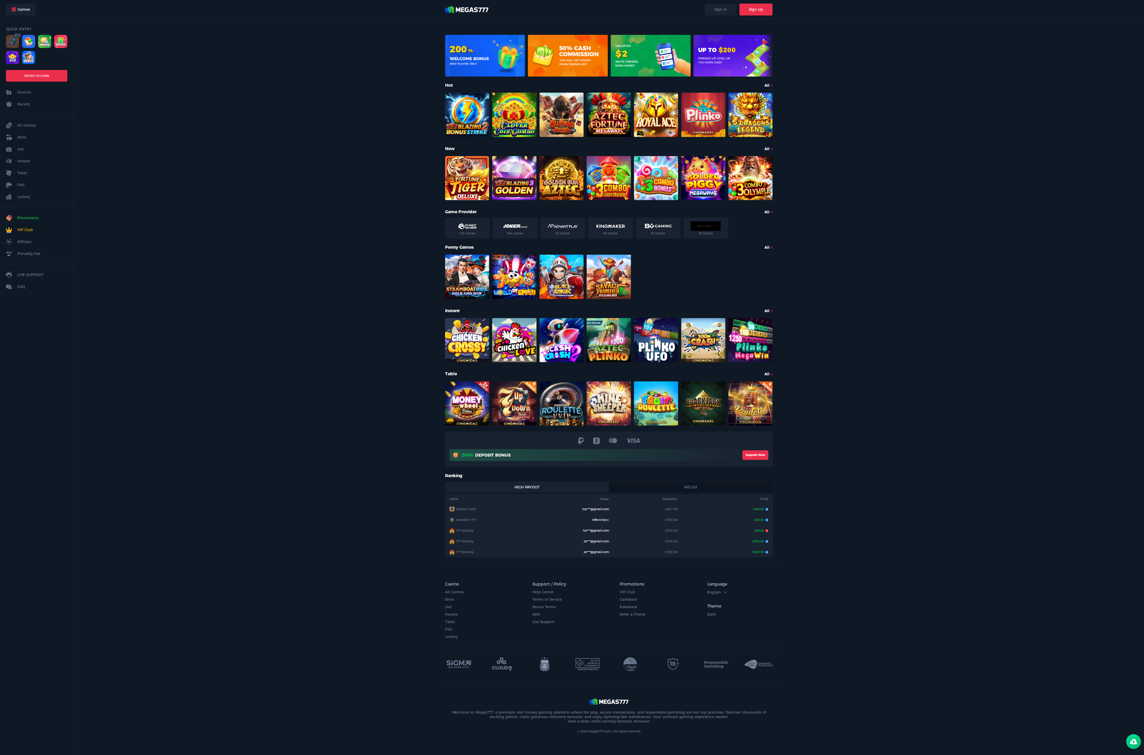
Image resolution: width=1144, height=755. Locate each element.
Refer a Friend (632, 614)
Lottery (451, 636)
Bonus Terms (544, 607)
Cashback (628, 599)
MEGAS (690, 487)
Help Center (543, 592)
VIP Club (627, 592)
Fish (448, 629)
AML (536, 614)
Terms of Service (547, 599)
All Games (454, 592)
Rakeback (628, 607)
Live (448, 607)
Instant (451, 614)
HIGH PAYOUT (527, 487)
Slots (449, 599)
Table (450, 621)
